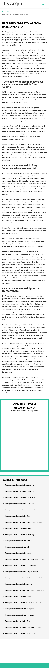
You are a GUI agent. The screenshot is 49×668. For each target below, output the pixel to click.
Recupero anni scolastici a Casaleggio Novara (23, 522)
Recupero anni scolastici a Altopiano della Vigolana (25, 590)
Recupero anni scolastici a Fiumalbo (19, 503)
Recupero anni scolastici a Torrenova (20, 633)
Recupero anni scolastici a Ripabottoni (20, 565)
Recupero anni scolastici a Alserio (18, 584)
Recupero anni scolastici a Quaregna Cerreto (23, 602)
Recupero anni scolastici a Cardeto (19, 528)
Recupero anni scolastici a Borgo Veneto (21, 571)
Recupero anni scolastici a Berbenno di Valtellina (24, 578)
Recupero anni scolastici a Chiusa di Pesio (22, 510)
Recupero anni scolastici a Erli (17, 547)
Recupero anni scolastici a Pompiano (20, 608)
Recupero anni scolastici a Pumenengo (20, 497)
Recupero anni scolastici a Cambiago (20, 534)
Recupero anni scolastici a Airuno (18, 596)
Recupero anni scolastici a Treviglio (19, 615)
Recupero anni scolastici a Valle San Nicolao (23, 627)
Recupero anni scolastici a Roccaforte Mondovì (24, 559)
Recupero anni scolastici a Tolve (18, 621)
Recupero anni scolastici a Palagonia (19, 491)
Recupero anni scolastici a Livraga (18, 516)
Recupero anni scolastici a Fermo (18, 540)
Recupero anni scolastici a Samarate (19, 485)
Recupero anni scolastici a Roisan (18, 553)
